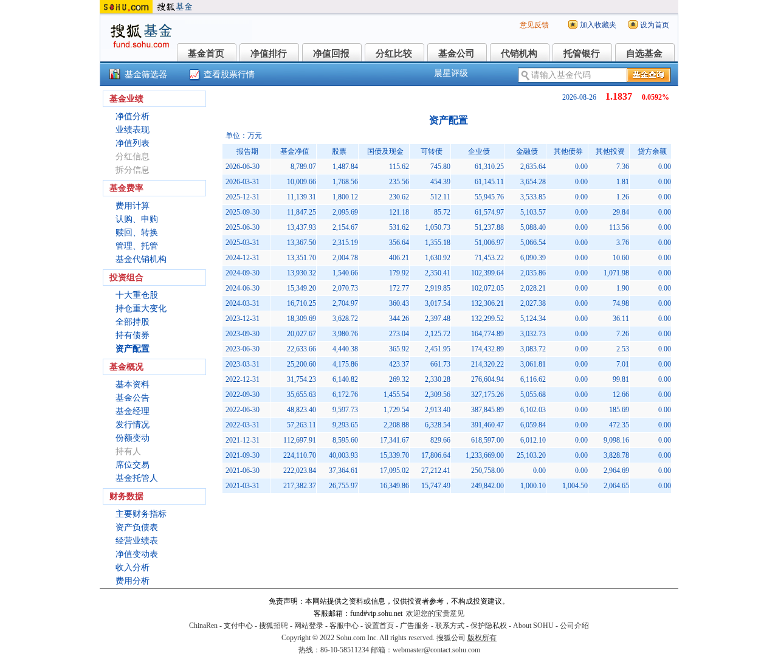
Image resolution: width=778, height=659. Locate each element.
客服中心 (344, 625)
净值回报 (331, 53)
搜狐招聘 (273, 625)
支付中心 (238, 625)
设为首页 (654, 25)
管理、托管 (136, 245)
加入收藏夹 (598, 25)
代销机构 (519, 53)
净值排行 (268, 53)
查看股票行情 (229, 74)
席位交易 (132, 464)
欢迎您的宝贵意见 (435, 613)
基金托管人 (136, 478)
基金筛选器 (146, 74)
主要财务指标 (141, 514)
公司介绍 (574, 625)
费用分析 (132, 580)
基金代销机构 (141, 259)
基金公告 (132, 397)
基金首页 (206, 53)
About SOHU (533, 625)
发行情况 (132, 424)
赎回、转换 (136, 232)
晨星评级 (451, 73)
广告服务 (414, 625)
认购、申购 (136, 219)
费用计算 (132, 205)
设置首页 (379, 625)
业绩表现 (132, 129)
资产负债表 (136, 527)
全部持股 (132, 321)
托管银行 (581, 53)
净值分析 (132, 116)
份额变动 (132, 438)
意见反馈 (534, 25)
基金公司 (456, 53)
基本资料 (132, 384)
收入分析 (132, 567)
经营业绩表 (136, 540)
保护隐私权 (488, 625)
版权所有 (482, 637)
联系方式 (449, 625)
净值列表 (132, 143)
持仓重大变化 (141, 308)
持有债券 (132, 335)
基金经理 (132, 411)
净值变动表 (136, 554)
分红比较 (394, 53)
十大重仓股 (136, 295)
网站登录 (308, 625)
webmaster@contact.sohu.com (436, 650)
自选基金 (644, 53)
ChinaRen (203, 625)
